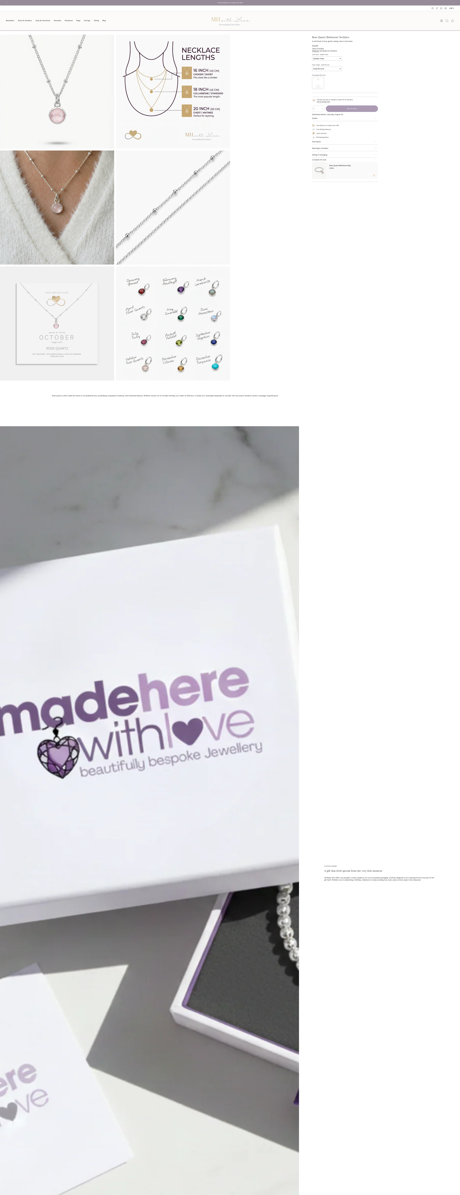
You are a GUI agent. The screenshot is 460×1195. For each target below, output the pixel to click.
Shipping (315, 51)
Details (314, 118)
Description (316, 142)
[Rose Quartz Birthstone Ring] (319, 170)
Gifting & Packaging (319, 155)
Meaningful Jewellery (320, 148)
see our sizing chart (323, 102)
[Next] (453, 3)
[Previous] (7, 3)
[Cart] (452, 21)
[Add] (374, 175)
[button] (43, 21)
